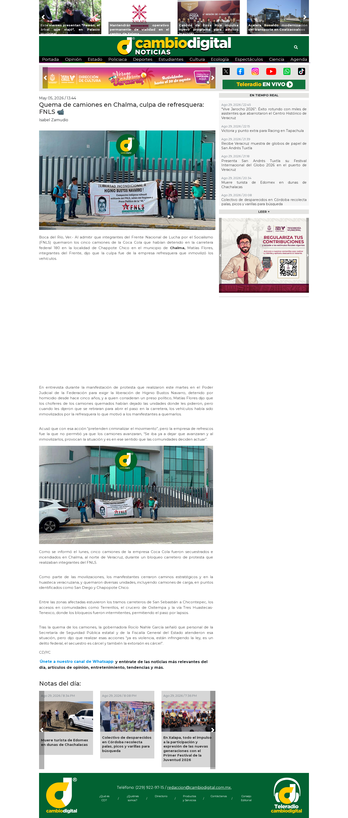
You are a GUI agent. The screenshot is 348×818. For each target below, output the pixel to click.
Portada (50, 59)
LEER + (264, 212)
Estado (95, 59)
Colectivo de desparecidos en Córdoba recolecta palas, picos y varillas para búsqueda (127, 744)
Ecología (220, 59)
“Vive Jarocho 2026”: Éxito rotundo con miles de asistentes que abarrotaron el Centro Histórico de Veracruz (264, 113)
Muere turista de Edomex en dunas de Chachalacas (64, 742)
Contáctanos (218, 796)
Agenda (298, 59)
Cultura (197, 59)
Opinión (73, 59)
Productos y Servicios (189, 798)
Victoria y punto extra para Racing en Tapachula (262, 131)
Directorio (161, 796)
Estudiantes (171, 59)
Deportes (142, 59)
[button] (43, 17)
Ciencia (276, 59)
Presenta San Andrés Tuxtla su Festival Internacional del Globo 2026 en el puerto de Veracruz (264, 165)
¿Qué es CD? (104, 798)
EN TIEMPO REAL (264, 95)
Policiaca (117, 59)
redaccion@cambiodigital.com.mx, (199, 787)
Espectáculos (249, 59)
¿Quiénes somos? (133, 798)
